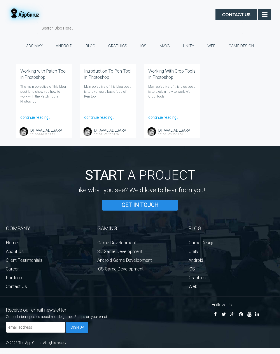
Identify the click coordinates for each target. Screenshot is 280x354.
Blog (90, 45)
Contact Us (236, 14)
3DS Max (34, 45)
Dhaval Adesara (46, 130)
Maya (164, 45)
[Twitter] (224, 314)
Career (12, 269)
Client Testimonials (24, 260)
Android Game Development (124, 260)
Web (211, 45)
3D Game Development (119, 251)
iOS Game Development (120, 269)
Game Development (116, 242)
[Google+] (232, 314)
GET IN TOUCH (140, 205)
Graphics (117, 45)
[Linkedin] (257, 314)
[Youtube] (249, 314)
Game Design (241, 45)
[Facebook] (215, 314)
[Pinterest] (241, 314)
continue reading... (35, 117)
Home (12, 242)
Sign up (77, 327)
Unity (188, 45)
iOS (143, 45)
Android (64, 45)
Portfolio (14, 277)
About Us (15, 251)
